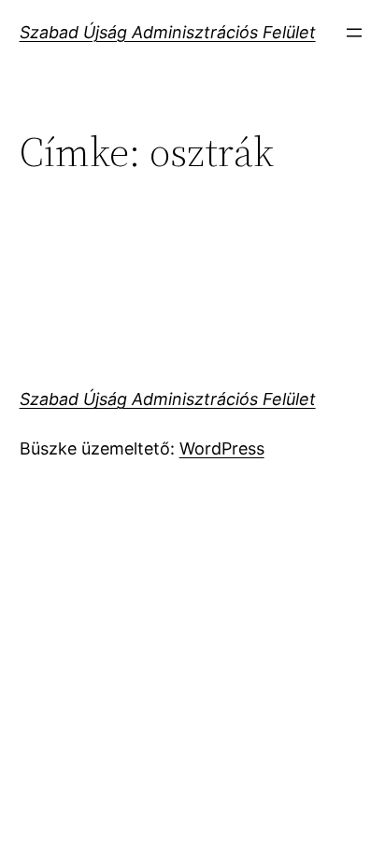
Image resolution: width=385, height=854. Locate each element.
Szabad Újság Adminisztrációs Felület (168, 32)
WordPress (221, 448)
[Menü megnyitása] (354, 32)
